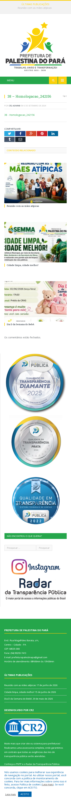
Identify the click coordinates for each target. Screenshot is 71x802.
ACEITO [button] (25, 794)
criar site (25, 743)
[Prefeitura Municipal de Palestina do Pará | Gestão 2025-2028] (35, 45)
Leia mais (47, 784)
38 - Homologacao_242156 (19, 114)
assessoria (28, 747)
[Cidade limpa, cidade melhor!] (35, 242)
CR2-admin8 (14, 105)
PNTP (19, 764)
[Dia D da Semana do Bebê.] (35, 301)
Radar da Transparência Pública (42, 764)
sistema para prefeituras (47, 743)
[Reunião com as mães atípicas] (35, 183)
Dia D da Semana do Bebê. (21, 324)
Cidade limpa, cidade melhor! (35, 7)
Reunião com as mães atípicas (23, 205)
